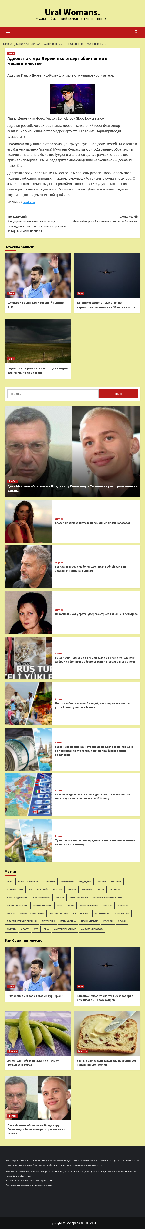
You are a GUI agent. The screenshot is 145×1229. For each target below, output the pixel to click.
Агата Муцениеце (28, 881)
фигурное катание (65, 929)
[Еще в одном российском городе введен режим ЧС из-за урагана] (38, 341)
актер (100, 889)
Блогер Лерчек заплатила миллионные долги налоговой (93, 523)
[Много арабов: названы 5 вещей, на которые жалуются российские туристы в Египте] (28, 703)
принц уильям (89, 921)
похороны (48, 921)
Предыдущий (36, 224)
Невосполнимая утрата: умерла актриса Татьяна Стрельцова (96, 614)
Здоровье (49, 881)
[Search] (136, 32)
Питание (116, 881)
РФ (30, 889)
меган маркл (102, 913)
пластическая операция (22, 921)
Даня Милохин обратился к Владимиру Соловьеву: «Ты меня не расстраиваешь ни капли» (36, 1129)
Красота (12, 1051)
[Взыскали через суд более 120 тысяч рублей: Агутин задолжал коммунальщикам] (28, 566)
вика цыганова (79, 897)
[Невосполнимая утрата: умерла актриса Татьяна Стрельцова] (28, 612)
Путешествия (15, 889)
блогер (60, 897)
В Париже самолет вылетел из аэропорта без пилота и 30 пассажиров (106, 305)
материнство (81, 913)
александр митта (17, 897)
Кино (11, 53)
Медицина (85, 881)
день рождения (42, 905)
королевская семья (32, 913)
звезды (107, 905)
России (57, 889)
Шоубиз (12, 481)
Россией (42, 889)
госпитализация (17, 905)
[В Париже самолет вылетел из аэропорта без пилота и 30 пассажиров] (107, 275)
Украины (87, 889)
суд (36, 929)
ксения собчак (59, 913)
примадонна (68, 921)
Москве (101, 881)
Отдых (58, 654)
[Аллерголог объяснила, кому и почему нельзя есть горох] (38, 1033)
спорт (25, 929)
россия (108, 921)
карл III (11, 913)
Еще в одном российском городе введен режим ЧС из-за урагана (37, 370)
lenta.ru (29, 202)
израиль (123, 905)
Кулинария (67, 881)
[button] (8, 32)
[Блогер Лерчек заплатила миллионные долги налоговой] (28, 521)
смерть (11, 929)
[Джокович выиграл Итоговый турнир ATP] (38, 275)
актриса (115, 889)
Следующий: (105, 219)
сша (46, 929)
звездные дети (89, 905)
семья (122, 921)
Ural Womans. (72, 12)
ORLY (9, 881)
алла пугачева (41, 897)
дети (59, 905)
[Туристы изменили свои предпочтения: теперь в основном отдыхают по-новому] (28, 840)
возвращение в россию (107, 897)
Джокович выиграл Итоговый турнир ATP (35, 996)
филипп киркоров (92, 929)
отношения (122, 913)
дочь (71, 905)
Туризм (72, 889)
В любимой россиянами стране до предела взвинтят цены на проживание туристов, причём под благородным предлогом (94, 750)
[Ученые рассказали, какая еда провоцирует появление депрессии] (107, 1033)
